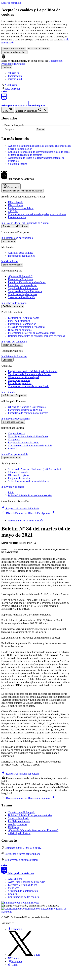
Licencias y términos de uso (22, 285)
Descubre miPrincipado (20, 279)
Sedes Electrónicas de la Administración (29, 481)
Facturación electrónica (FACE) (25, 409)
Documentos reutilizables (21, 255)
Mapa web (13, 887)
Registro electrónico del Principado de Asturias (32, 371)
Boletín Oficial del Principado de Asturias (30, 495)
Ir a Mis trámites (9, 261)
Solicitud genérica (17, 163)
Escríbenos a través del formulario (23, 853)
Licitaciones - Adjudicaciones (23, 317)
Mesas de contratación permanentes (26, 326)
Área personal (12, 88)
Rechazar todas (14, 52)
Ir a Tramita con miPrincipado (17, 237)
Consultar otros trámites (20, 252)
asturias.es (13, 73)
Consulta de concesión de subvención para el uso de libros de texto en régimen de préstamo (38, 153)
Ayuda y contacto (17, 824)
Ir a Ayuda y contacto (12, 486)
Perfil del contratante (19, 821)
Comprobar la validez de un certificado (28, 386)
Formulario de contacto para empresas (28, 412)
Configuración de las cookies (23, 896)
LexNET (13, 448)
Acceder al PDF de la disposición (25, 520)
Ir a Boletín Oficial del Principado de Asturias (25, 223)
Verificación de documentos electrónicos (29, 374)
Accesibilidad (15, 878)
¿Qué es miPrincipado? (20, 276)
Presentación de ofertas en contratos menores (31, 332)
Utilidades (13, 827)
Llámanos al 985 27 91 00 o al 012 (23, 847)
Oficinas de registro (18, 475)
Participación (15, 76)
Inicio (11, 492)
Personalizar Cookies (38, 48)
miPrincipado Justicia (19, 833)
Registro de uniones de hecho (23, 442)
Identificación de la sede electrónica (27, 282)
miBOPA (13, 211)
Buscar (40, 129)
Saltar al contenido (11, 2)
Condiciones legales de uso (22, 294)
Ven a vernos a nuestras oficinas (21, 859)
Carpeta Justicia (16, 433)
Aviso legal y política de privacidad (26, 881)
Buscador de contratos (19, 329)
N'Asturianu (11, 85)
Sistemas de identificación (21, 297)
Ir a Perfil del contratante (14, 341)
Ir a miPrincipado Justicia (14, 454)
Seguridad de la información (23, 288)
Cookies (12, 893)
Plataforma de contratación (22, 323)
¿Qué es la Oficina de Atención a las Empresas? (33, 830)
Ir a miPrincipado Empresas (15, 418)
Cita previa (14, 439)
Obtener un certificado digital (23, 377)
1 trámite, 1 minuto (18, 472)
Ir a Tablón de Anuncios (14, 356)
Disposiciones (15, 205)
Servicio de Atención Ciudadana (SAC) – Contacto (35, 469)
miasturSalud (15, 79)
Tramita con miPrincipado (21, 812)
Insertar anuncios (17, 217)
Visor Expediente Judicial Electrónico (28, 436)
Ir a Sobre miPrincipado (13, 303)
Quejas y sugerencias (19, 380)
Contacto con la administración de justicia (30, 445)
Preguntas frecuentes (19, 478)
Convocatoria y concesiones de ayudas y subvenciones (37, 214)
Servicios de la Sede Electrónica (25, 291)
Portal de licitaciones (19, 320)
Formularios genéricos (19, 383)
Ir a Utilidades (8, 392)
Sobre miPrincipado (18, 818)
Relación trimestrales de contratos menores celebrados (36, 335)
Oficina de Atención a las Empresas (27, 406)
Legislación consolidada (20, 208)
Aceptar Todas (14, 48)
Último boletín (15, 202)
